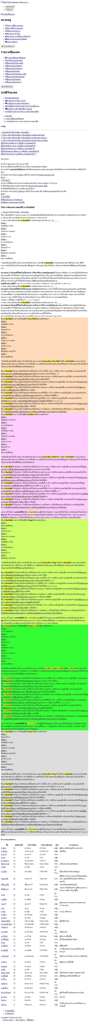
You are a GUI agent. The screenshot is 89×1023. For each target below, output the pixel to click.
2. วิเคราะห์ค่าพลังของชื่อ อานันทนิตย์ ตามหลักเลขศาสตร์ (23, 135)
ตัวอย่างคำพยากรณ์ (46, 175)
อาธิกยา (4, 851)
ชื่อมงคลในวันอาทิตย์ (15, 63)
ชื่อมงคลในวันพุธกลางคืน (16, 74)
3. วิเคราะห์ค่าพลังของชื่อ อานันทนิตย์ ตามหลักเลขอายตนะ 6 (24, 138)
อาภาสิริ (4, 932)
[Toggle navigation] (28, 2)
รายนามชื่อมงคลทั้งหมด (16, 58)
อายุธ (3, 911)
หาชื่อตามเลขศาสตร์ (15, 60)
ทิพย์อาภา (5, 889)
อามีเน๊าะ (4, 988)
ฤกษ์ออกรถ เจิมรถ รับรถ (16, 101)
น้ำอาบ (4, 1005)
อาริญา (4, 962)
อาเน (3, 943)
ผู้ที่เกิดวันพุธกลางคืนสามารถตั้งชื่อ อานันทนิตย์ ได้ (20, 151)
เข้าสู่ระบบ (9, 10)
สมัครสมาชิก (10, 7)
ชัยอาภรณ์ (5, 864)
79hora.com (23, 2)
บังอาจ (3, 1000)
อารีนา (3, 979)
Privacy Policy (8, 1020)
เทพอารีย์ (4, 879)
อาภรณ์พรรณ (6, 924)
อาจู (2, 908)
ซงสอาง (4, 984)
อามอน (4, 966)
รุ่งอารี (3, 904)
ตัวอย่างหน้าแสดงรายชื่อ (38, 186)
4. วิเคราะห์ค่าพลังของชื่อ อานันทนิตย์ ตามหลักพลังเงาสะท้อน (24, 140)
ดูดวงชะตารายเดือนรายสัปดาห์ (18, 36)
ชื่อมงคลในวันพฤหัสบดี (15, 77)
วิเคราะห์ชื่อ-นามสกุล (15, 25)
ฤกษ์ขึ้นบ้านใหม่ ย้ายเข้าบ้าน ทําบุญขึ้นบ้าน (23, 106)
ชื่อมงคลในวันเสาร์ (14, 82)
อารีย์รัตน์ (4, 939)
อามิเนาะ (4, 927)
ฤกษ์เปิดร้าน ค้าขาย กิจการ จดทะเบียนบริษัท (22, 111)
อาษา (3, 857)
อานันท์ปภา (9, 1013)
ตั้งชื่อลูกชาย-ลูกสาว (13, 31)
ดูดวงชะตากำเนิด (13, 34)
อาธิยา (3, 848)
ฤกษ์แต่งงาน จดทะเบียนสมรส (18, 103)
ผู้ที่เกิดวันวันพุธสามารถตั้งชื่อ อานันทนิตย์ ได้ (18, 149)
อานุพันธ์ (4, 950)
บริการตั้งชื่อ (5, 197)
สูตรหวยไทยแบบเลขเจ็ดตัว (17, 39)
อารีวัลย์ (4, 936)
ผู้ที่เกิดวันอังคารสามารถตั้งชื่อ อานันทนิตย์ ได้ (18, 146)
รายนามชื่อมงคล (8, 46)
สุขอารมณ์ (5, 973)
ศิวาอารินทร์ (6, 993)
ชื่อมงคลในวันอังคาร (15, 69)
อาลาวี (3, 854)
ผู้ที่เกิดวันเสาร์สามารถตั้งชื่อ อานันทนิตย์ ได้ (17, 154)
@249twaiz (21, 191)
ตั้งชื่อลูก (30, 1020)
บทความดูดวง (12, 42)
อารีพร (3, 915)
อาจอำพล (5, 956)
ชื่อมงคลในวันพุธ (13, 71)
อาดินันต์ (4, 976)
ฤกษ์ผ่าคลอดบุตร (12, 98)
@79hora (20, 175)
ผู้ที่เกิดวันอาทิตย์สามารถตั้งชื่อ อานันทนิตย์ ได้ (18, 143)
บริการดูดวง (5, 180)
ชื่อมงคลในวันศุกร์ (14, 79)
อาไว (3, 895)
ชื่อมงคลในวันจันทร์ (14, 66)
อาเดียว (4, 899)
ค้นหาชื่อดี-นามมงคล (15, 28)
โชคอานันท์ (5, 921)
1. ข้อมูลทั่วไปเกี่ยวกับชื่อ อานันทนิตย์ (15, 132)
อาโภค (4, 997)
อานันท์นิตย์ (9, 1011)
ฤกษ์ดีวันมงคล (7, 87)
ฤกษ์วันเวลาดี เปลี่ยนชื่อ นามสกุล (19, 109)
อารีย (3, 970)
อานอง (3, 918)
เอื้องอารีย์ (5, 884)
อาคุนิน (4, 871)
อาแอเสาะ (5, 861)
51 (53, 220)
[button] (8, 14)
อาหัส (3, 867)
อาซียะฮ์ (4, 946)
